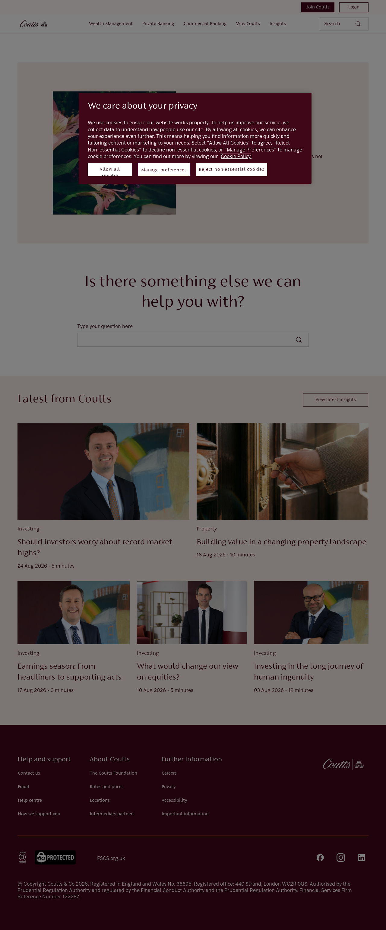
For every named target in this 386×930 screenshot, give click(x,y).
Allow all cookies (110, 171)
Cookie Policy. (236, 156)
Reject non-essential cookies (231, 169)
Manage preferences (164, 170)
